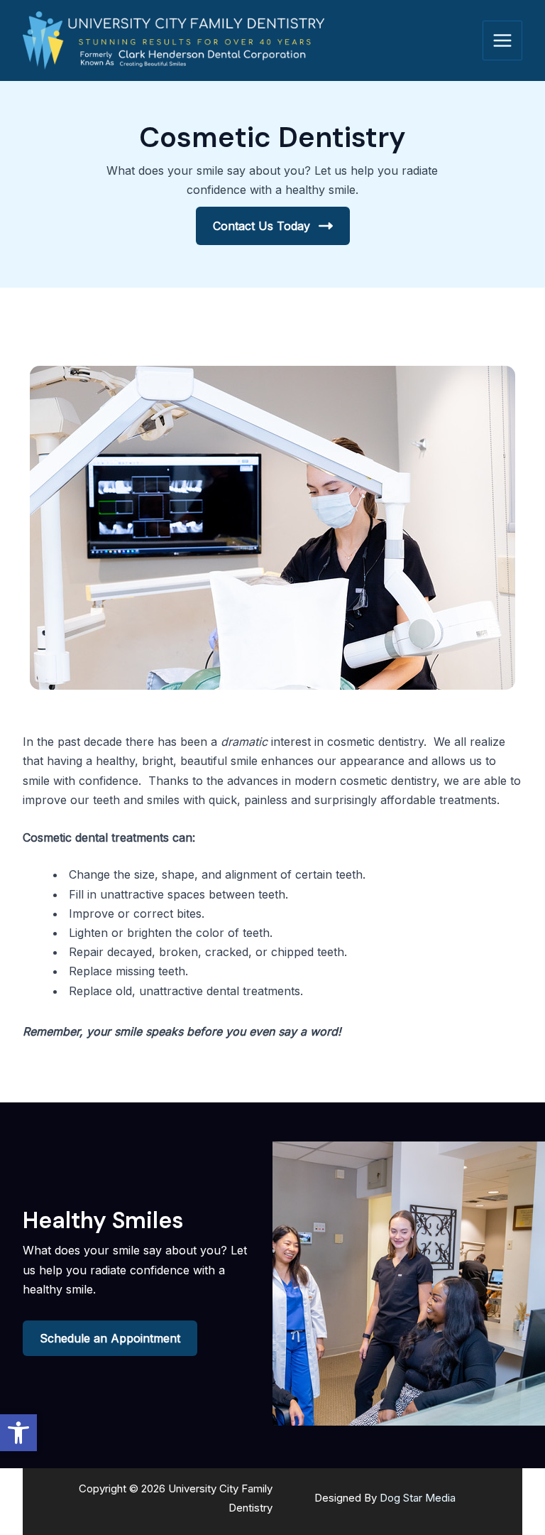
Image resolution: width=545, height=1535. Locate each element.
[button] (18, 1432)
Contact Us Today (261, 226)
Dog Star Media (418, 1497)
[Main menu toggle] (502, 40)
